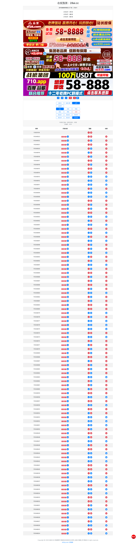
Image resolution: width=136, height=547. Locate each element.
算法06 (76, 117)
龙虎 (76, 111)
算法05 (68, 117)
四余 (60, 111)
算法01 (60, 114)
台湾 (76, 103)
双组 (68, 111)
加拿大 (60, 103)
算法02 (68, 114)
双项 (76, 109)
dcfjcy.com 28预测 (67, 542)
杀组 (68, 109)
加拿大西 (68, 103)
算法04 (60, 117)
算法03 (76, 114)
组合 (60, 109)
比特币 (60, 106)
